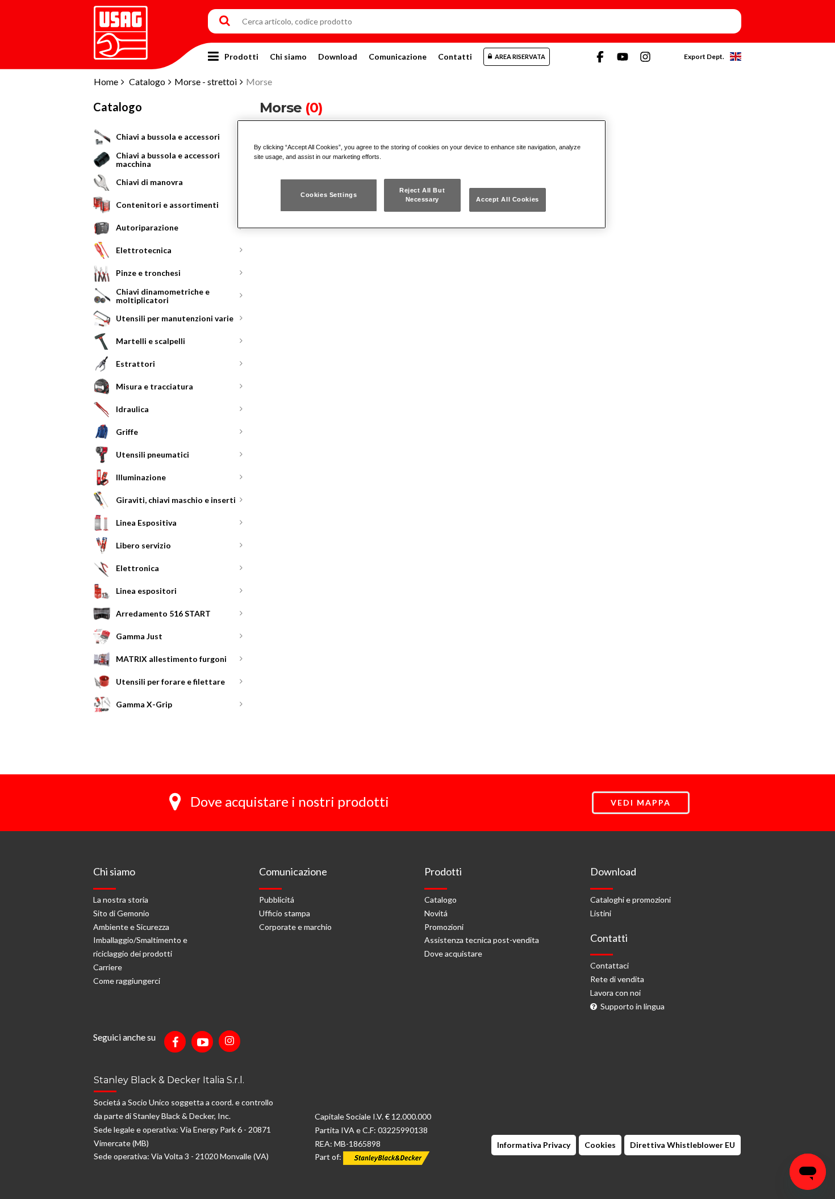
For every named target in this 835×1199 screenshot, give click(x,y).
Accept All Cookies (507, 199)
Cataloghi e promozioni (630, 899)
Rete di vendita (617, 979)
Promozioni (444, 927)
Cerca (224, 21)
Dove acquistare (453, 953)
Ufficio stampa (284, 913)
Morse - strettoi (205, 81)
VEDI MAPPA (641, 802)
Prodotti (241, 56)
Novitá (436, 913)
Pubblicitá (276, 899)
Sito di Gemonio (121, 913)
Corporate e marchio (295, 927)
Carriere (107, 967)
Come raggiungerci (126, 981)
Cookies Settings (328, 194)
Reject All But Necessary (422, 195)
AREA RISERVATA (520, 56)
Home (106, 81)
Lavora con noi (615, 992)
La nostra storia (120, 899)
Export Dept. (704, 56)
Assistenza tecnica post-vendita (481, 940)
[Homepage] (121, 28)
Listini (600, 913)
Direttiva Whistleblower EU (682, 1145)
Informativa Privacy (533, 1145)
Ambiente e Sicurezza (131, 927)
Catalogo (147, 81)
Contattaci (609, 965)
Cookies (600, 1145)
